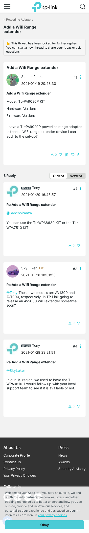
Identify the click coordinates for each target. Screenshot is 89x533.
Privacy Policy (14, 469)
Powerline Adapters (19, 19)
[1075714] (13, 271)
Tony (36, 188)
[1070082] (13, 79)
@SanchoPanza (19, 213)
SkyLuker (29, 268)
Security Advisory (72, 469)
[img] (67, 155)
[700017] (13, 191)
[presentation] (12, 80)
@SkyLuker (15, 370)
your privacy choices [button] (52, 515)
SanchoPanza (32, 76)
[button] (7, 6)
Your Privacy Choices (19, 475)
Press (63, 447)
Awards (64, 462)
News (62, 455)
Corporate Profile (16, 455)
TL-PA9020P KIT (31, 101)
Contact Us (12, 462)
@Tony (12, 292)
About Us (12, 447)
